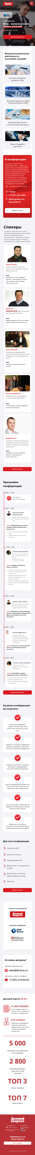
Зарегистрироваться (17, 37)
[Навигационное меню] (31, 3)
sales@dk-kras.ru (18, 970)
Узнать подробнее (17, 1143)
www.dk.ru (24, 1125)
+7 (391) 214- (11, 1127)
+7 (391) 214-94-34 (19, 979)
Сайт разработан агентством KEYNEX (17, 1151)
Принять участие (17, 210)
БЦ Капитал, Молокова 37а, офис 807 (13, 1130)
